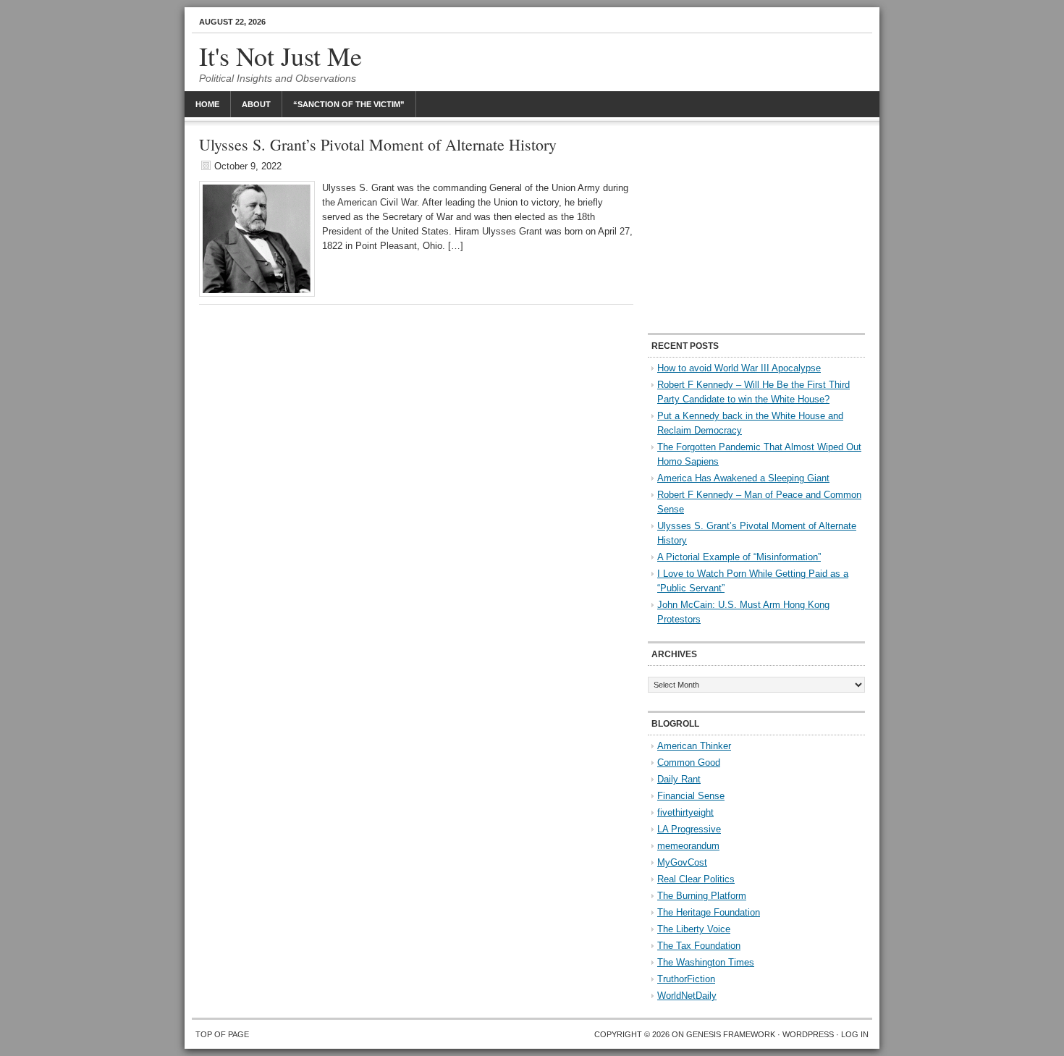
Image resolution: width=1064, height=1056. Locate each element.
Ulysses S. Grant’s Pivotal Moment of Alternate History (378, 144)
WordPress (808, 1034)
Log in (855, 1034)
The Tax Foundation (698, 945)
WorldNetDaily (687, 995)
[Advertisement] (756, 228)
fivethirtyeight (685, 812)
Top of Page (222, 1034)
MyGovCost (682, 862)
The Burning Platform (701, 895)
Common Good (688, 762)
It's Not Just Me (280, 55)
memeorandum (688, 845)
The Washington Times (705, 962)
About (256, 104)
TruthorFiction (686, 978)
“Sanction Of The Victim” (349, 104)
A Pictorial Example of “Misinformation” (739, 557)
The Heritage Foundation (708, 912)
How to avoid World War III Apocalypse (739, 368)
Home (207, 104)
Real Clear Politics (696, 879)
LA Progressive (689, 829)
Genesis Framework (730, 1034)
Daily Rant (679, 779)
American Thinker (694, 745)
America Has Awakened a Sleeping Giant (743, 478)
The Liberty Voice (693, 929)
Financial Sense (691, 795)
